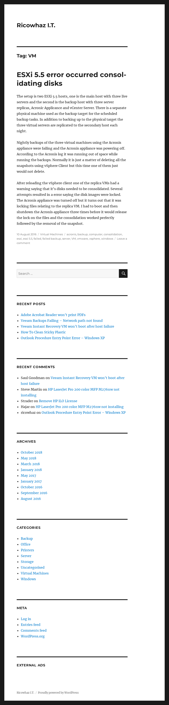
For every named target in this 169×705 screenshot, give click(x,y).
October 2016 (31, 487)
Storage (27, 562)
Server (26, 556)
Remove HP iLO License (58, 401)
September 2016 (34, 493)
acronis (71, 234)
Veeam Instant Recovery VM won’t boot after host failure (67, 326)
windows (107, 238)
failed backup (51, 238)
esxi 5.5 (27, 238)
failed (37, 238)
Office (26, 544)
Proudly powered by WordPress (58, 692)
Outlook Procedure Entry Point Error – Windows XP (63, 338)
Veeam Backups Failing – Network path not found (62, 321)
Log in (26, 619)
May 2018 (28, 458)
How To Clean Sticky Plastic (43, 332)
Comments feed (34, 630)
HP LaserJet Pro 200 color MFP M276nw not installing (80, 407)
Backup (27, 538)
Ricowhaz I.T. (36, 25)
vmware (82, 238)
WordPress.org (33, 636)
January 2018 (31, 470)
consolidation (113, 234)
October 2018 (31, 452)
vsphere (94, 238)
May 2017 (28, 475)
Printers (27, 550)
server (66, 238)
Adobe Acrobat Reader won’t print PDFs (53, 315)
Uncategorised (33, 567)
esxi (19, 238)
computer (95, 234)
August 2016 (31, 499)
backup (82, 234)
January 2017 (31, 481)
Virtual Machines (51, 234)
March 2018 (30, 464)
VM (74, 238)
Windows (28, 579)
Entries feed (30, 625)
